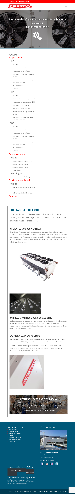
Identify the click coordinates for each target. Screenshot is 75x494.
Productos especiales (15, 437)
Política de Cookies (60, 491)
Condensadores (13, 431)
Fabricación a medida (15, 439)
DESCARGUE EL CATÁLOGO (16, 470)
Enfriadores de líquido (15, 433)
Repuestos (12, 441)
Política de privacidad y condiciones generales (37, 491)
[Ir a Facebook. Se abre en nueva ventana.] (42, 465)
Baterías (11, 435)
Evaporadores (13, 429)
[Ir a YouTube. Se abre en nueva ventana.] (47, 465)
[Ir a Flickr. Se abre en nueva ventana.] (52, 465)
